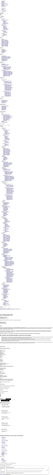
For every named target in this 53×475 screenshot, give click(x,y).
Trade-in (3, 454)
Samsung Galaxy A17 (9, 196)
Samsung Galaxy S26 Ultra (10, 188)
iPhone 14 (3, 33)
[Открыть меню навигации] (1, 124)
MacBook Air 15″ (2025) (6, 69)
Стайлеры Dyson (4, 101)
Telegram (3, 447)
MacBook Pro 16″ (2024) (6, 75)
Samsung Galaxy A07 (8, 92)
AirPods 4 (3, 52)
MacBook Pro (3, 70)
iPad (1, 37)
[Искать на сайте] (8, 125)
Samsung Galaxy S (7, 187)
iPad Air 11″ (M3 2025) (5, 44)
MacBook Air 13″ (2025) (6, 68)
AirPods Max (3, 50)
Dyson (1, 98)
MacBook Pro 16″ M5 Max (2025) (7, 73)
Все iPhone (4, 217)
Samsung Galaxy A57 (8, 93)
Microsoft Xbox (4, 106)
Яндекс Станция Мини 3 (6, 118)
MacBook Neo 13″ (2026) (5, 64)
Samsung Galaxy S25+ (8, 88)
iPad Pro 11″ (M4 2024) (5, 45)
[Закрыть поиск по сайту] (9, 308)
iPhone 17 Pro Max (5, 23)
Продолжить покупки (5, 400)
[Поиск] (0, 14)
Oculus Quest (3, 109)
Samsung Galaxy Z (5, 81)
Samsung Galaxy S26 (8, 86)
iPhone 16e (4, 26)
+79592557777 (4, 11)
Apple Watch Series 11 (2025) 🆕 (6, 57)
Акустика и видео (2, 111)
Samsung (3, 79)
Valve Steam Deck (4, 108)
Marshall (3, 121)
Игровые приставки (2, 104)
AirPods (3, 242)
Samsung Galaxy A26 (8, 94)
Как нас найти (4, 6)
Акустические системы (5, 294)
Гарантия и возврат (4, 3)
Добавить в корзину (2, 322)
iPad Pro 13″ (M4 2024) (6, 154)
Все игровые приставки (6, 206)
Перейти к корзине (2, 474)
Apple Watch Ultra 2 (6, 165)
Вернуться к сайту (8, 474)
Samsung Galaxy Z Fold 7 (8, 82)
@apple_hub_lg (4, 443)
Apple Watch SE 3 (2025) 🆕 (5, 58)
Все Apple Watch (5, 248)
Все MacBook (5, 168)
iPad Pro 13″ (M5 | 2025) (5, 43)
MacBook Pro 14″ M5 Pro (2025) (7, 72)
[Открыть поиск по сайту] (4, 124)
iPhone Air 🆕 (5, 134)
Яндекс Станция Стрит (6, 115)
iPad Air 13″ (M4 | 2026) (5, 41)
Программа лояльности (5, 4)
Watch (1, 54)
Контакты (3, 5)
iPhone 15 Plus (7, 142)
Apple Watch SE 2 (4, 60)
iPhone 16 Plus (5, 27)
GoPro (2, 113)
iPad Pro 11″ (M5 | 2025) (6, 151)
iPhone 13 (3, 35)
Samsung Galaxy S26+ (8, 85)
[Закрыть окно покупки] (1, 470)
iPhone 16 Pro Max (5, 29)
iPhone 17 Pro (5, 22)
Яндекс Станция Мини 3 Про (7, 117)
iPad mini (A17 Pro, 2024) (5, 42)
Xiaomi (3, 96)
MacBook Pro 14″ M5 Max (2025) (9, 176)
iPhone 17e (6, 131)
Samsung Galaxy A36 (8, 95)
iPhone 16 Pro (5, 28)
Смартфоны (1, 77)
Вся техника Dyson (4, 100)
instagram (3, 437)
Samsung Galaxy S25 (8, 90)
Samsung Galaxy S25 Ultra (8, 87)
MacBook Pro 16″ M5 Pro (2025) (7, 74)
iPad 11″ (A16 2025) (6, 148)
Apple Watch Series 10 (5, 59)
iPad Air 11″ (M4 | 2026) (5, 40)
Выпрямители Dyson (6, 285)
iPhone (1, 17)
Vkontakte (3, 442)
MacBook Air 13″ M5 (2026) (9, 171)
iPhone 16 (3, 25)
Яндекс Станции (4, 114)
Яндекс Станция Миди (6, 116)
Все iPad (3, 39)
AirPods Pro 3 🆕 (5, 158)
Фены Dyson (3, 102)
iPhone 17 (4, 21)
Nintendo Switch (5, 209)
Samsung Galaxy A (5, 91)
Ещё (2, 299)
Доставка (3, 2)
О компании (5, 300)
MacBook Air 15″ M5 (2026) (7, 67)
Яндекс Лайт (5, 120)
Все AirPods (3, 49)
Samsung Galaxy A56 (9, 199)
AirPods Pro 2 (3, 51)
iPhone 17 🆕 (3, 20)
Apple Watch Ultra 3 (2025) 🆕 (6, 56)
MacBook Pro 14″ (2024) (8, 179)
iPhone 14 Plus (7, 231)
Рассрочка (3, 1)
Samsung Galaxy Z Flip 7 (10, 185)
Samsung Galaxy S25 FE (8, 89)
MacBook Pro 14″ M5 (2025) (7, 71)
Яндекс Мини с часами (6, 119)
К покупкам (8, 399)
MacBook (1, 62)
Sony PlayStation (4, 107)
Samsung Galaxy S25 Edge (10, 191)
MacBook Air (5, 256)
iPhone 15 (3, 30)
